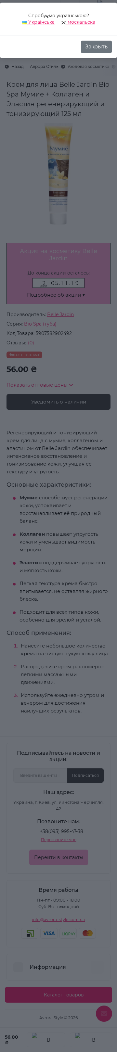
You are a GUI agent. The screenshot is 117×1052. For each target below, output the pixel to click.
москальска (80, 22)
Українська (41, 22)
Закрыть (96, 47)
